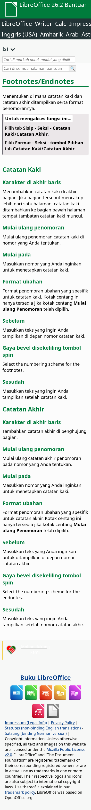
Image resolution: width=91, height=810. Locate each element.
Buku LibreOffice (45, 677)
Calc (60, 23)
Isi (5, 48)
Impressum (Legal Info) (26, 722)
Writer (43, 23)
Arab (72, 34)
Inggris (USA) (19, 34)
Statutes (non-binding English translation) (43, 728)
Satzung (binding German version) (36, 733)
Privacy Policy (63, 722)
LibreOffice (16, 23)
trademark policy (20, 792)
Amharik (51, 34)
